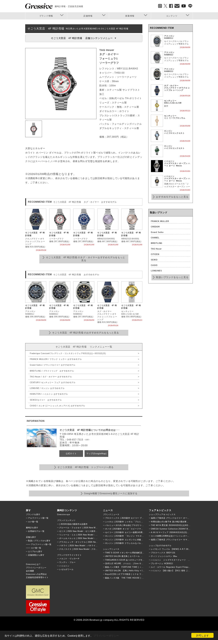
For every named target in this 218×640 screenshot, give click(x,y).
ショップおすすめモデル (160, 545)
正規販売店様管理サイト (37, 577)
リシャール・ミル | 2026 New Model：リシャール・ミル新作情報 (89, 535)
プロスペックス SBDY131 (163, 553)
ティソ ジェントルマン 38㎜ (164, 556)
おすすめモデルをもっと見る (172, 197)
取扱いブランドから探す (39, 541)
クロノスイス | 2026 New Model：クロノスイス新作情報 (85, 549)
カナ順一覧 (33, 522)
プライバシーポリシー (106, 635)
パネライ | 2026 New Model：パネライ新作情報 (81, 545)
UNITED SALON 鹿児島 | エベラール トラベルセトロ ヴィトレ (134, 556)
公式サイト (71, 453)
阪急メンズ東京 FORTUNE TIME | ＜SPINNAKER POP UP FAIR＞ (137, 567)
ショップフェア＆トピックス (162, 514)
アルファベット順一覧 (38, 518)
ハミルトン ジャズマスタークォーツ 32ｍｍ (172, 560)
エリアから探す (35, 551)
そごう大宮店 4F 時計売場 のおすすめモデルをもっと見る (85, 332)
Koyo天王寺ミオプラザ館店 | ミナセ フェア (125, 574)
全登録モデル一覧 (36, 531)
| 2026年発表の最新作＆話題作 (73, 524)
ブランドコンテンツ (66, 520)
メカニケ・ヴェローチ (69, 558)
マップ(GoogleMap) (96, 453)
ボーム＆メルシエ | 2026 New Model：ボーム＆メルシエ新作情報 (89, 538)
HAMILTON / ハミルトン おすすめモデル (49, 394)
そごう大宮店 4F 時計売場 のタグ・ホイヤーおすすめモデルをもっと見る (85, 259)
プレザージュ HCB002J (162, 563)
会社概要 (30, 571)
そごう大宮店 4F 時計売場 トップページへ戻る (85, 467)
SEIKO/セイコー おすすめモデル (46, 400)
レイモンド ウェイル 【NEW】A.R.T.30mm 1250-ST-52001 (179, 549)
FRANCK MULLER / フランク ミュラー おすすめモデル (56, 359)
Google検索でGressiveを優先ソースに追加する (110, 493)
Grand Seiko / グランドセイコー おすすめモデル (52, 365)
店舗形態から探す (36, 555)
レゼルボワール (66, 569)
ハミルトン (64, 566)
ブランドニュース (111, 514)
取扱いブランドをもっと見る (172, 277)
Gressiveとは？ (33, 564)
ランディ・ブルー (67, 562)
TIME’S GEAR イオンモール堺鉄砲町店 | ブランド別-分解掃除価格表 (137, 553)
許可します (202, 635)
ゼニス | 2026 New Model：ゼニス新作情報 (79, 531)
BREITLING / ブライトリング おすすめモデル (52, 371)
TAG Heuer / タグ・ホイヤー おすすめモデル (51, 377)
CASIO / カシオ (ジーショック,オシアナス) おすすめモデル (57, 406)
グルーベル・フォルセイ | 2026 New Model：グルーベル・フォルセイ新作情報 (95, 528)
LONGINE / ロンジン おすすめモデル (47, 388)
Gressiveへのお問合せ (36, 574)
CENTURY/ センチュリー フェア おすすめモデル (52, 382)
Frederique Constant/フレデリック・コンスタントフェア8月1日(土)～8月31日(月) (68, 353)
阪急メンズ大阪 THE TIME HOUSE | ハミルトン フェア (132, 578)
